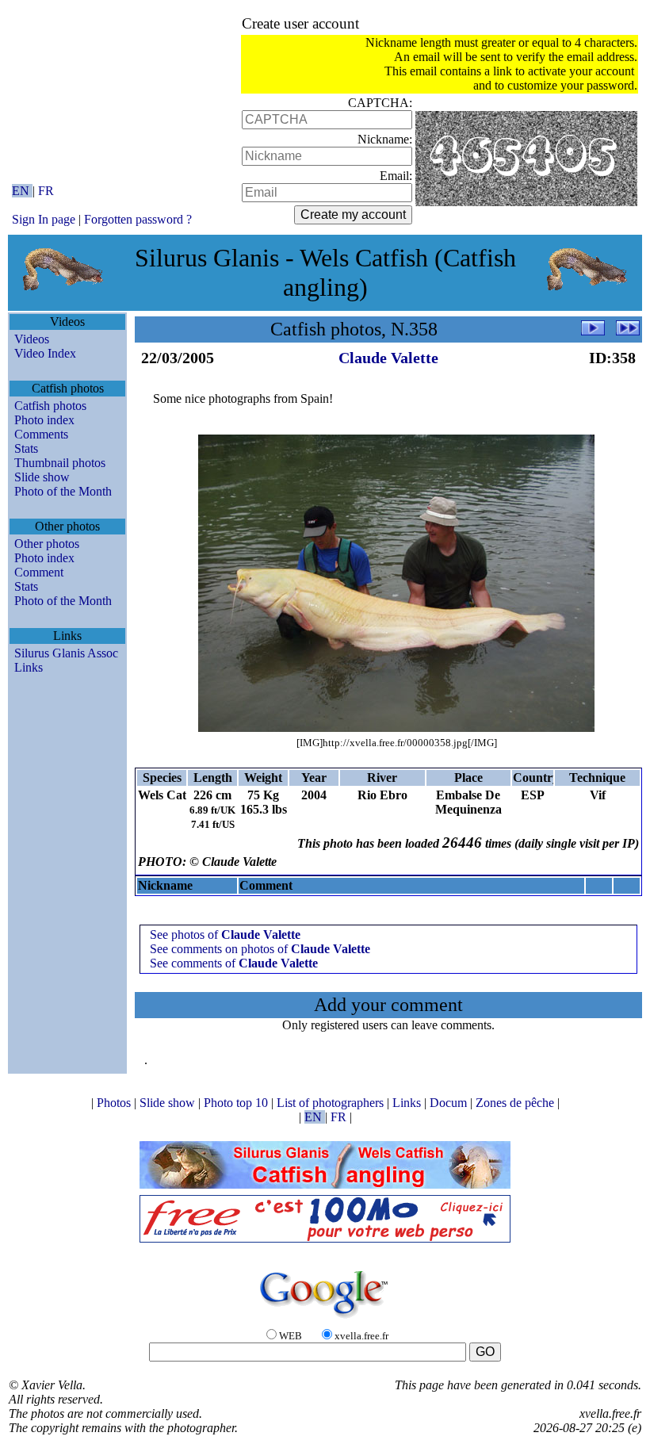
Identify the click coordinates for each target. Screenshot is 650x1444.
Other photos (46, 543)
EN (22, 190)
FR (46, 190)
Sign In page (43, 219)
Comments (41, 434)
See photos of (225, 934)
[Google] (325, 1319)
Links (28, 667)
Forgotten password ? (138, 219)
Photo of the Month (63, 491)
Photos (115, 1102)
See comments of (234, 963)
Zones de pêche (516, 1102)
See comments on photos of (260, 949)
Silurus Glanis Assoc (66, 653)
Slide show (42, 477)
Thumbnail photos (59, 462)
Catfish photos (50, 405)
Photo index (44, 420)
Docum (450, 1102)
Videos (31, 339)
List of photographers (332, 1102)
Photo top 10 (237, 1102)
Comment (38, 572)
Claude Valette (388, 357)
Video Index (45, 353)
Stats (26, 448)
